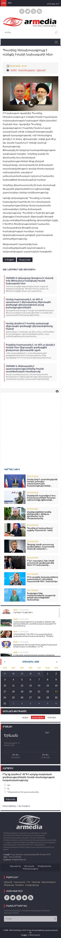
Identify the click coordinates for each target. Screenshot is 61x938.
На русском (24, 259)
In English (9, 259)
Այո (8, 785)
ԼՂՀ (28, 882)
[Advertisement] (30, 426)
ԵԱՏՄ (14, 70)
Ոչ (8, 789)
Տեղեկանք (9, 885)
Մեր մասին (29, 866)
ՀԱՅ (4, 3)
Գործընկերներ (44, 866)
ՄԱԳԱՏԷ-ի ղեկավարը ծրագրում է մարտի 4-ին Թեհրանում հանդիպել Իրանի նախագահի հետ (29, 281)
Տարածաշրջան (26, 70)
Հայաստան (19, 882)
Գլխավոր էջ (15, 866)
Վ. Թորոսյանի (34, 935)
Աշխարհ (41, 70)
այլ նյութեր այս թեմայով (19, 269)
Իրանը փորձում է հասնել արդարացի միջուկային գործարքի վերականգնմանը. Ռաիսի (29, 326)
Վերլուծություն (48, 882)
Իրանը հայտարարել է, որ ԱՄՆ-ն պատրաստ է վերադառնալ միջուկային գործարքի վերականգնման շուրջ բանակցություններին (28, 303)
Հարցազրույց (32, 885)
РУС (10, 3)
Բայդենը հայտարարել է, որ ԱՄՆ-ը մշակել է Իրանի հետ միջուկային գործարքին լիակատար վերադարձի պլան (30, 347)
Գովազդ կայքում (30, 869)
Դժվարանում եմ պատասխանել (23, 792)
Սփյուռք (36, 882)
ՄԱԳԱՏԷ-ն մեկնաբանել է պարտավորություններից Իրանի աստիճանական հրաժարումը (25, 369)
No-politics (19, 885)
